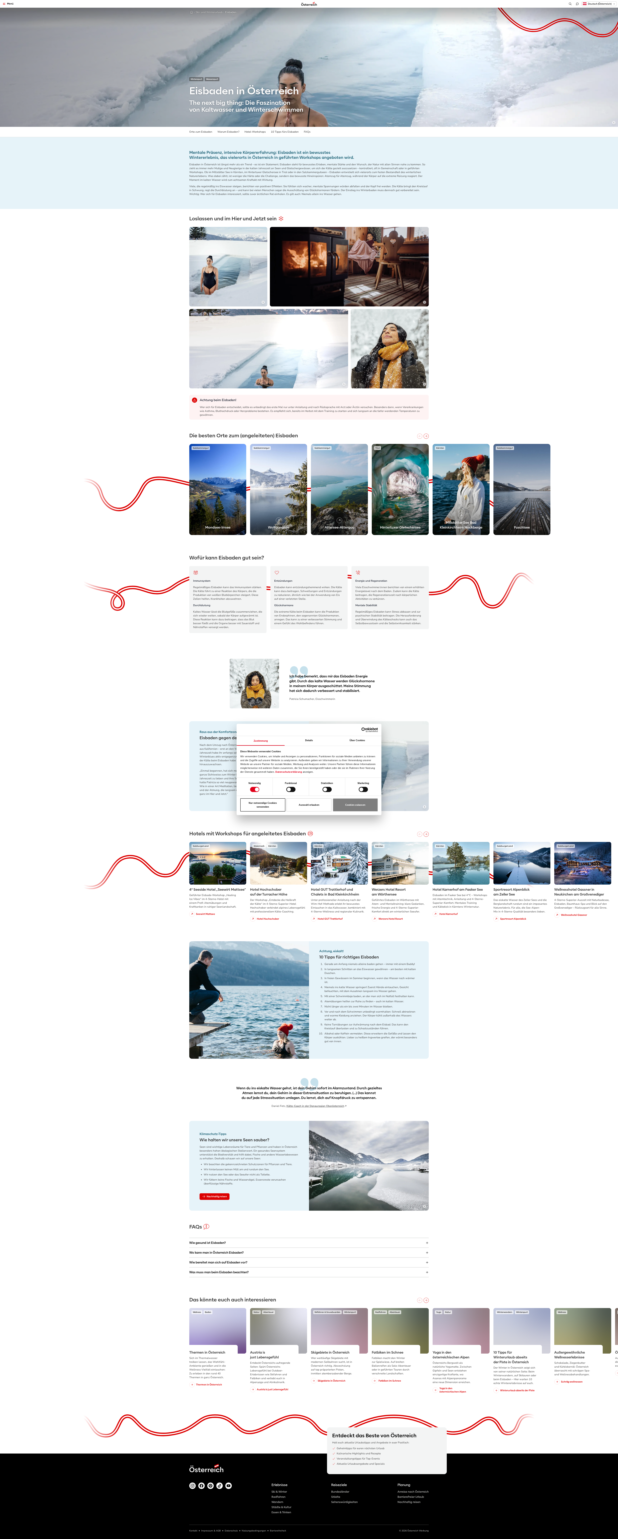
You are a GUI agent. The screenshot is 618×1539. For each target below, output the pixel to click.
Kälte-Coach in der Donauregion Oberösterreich (315, 1106)
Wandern (277, 1502)
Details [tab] (309, 740)
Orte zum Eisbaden (200, 132)
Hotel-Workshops (255, 132)
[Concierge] (577, 4)
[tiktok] (219, 1486)
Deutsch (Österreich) (600, 3)
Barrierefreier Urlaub (411, 1497)
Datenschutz (231, 1530)
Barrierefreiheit (278, 1530)
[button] (599, 3)
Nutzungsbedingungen (254, 1530)
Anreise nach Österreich (413, 1491)
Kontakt (193, 1530)
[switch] (290, 789)
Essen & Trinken (281, 1512)
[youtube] (228, 1486)
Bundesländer (340, 1491)
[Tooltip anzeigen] (613, 122)
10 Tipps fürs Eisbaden (285, 132)
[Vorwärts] (426, 436)
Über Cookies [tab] (357, 740)
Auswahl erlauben (309, 804)
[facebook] (201, 1486)
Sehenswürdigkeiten (344, 1502)
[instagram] (192, 1486)
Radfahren (279, 1497)
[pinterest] (210, 1486)
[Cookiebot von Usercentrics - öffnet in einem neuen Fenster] (364, 729)
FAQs (307, 132)
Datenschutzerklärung (288, 771)
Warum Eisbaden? (228, 132)
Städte (335, 1497)
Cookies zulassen (355, 804)
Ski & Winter (279, 1491)
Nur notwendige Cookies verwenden (263, 805)
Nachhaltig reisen (409, 1502)
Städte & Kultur (281, 1507)
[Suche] (570, 4)
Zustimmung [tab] (261, 740)
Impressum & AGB (211, 1530)
